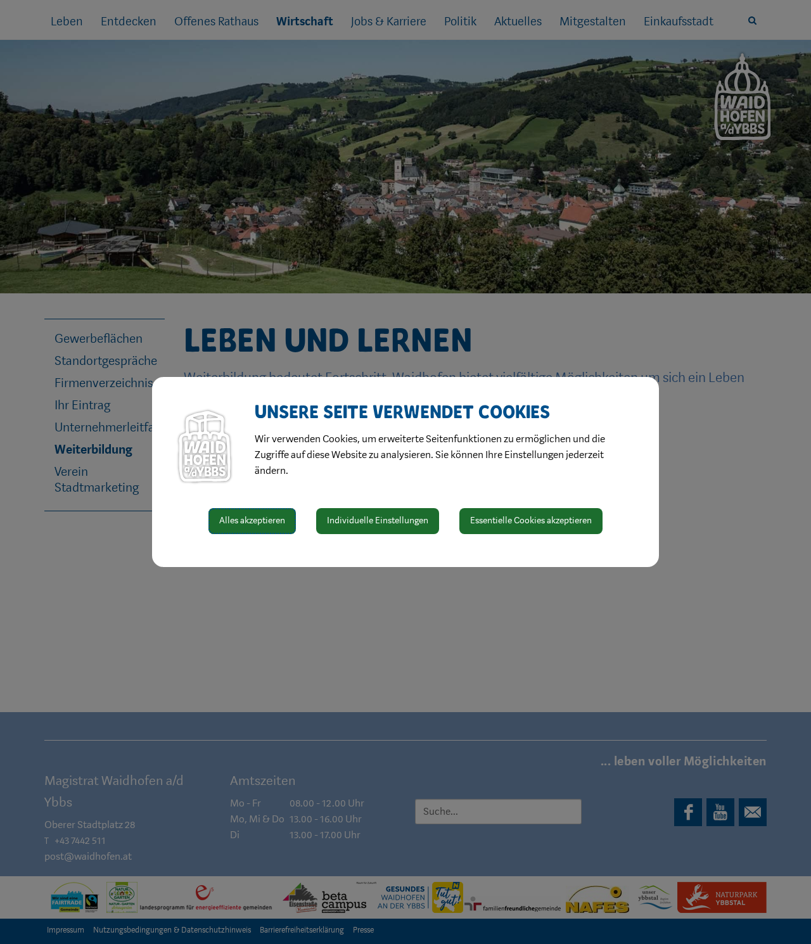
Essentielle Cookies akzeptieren (531, 520)
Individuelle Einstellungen (377, 520)
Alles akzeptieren (252, 520)
